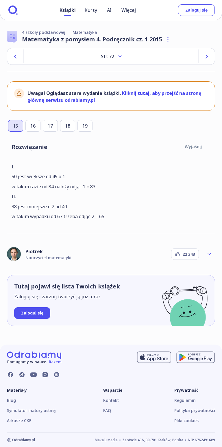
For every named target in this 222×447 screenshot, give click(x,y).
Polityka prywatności (194, 410)
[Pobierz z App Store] (154, 357)
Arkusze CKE (19, 420)
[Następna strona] (207, 56)
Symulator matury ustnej (31, 410)
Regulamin (185, 400)
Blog (11, 400)
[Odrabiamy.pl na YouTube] (33, 374)
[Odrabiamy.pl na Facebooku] (10, 374)
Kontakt (111, 400)
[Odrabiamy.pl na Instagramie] (45, 374)
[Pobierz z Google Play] (195, 357)
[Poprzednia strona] (15, 56)
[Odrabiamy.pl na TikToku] (21, 374)
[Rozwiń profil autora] (209, 254)
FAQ (107, 410)
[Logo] (13, 10)
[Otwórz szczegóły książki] (167, 39)
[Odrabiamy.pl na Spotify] (56, 374)
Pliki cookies (186, 420)
